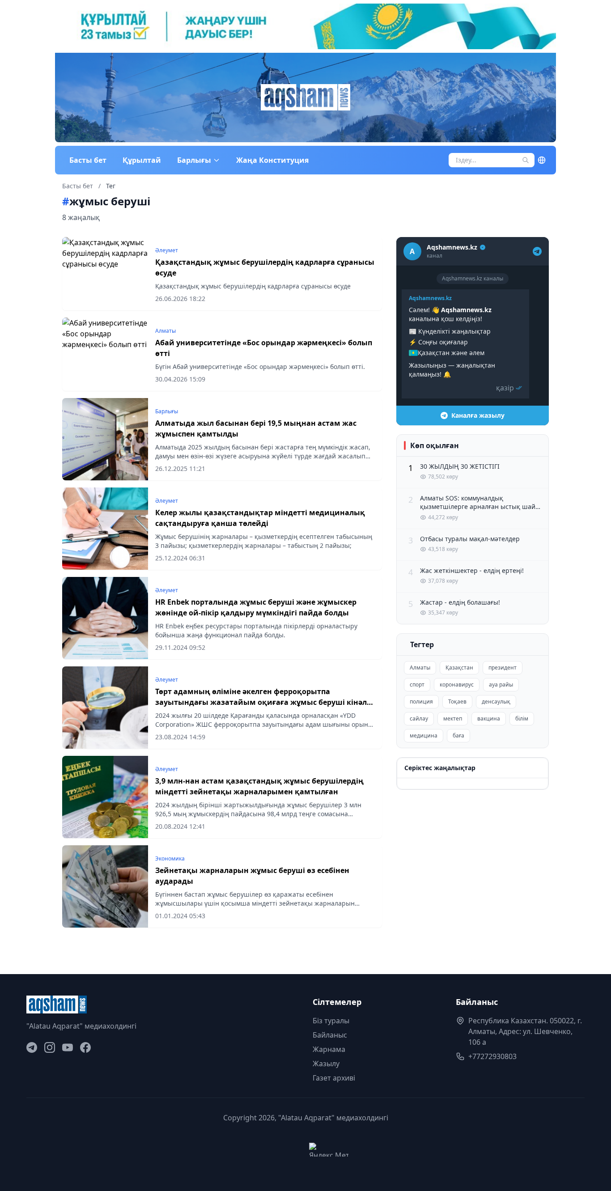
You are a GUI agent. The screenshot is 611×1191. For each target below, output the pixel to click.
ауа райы (501, 684)
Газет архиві (334, 1078)
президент (502, 667)
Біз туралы (331, 1021)
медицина (423, 735)
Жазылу (326, 1063)
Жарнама (329, 1049)
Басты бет (87, 160)
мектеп (452, 718)
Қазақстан (459, 667)
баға (458, 735)
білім (521, 718)
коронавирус (457, 684)
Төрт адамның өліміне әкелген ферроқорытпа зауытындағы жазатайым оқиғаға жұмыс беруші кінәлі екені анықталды (262, 702)
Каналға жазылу (478, 415)
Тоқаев (457, 701)
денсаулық (496, 701)
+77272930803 (492, 1056)
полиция (421, 701)
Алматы (420, 667)
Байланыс (330, 1035)
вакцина (488, 718)
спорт (417, 684)
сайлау (419, 718)
